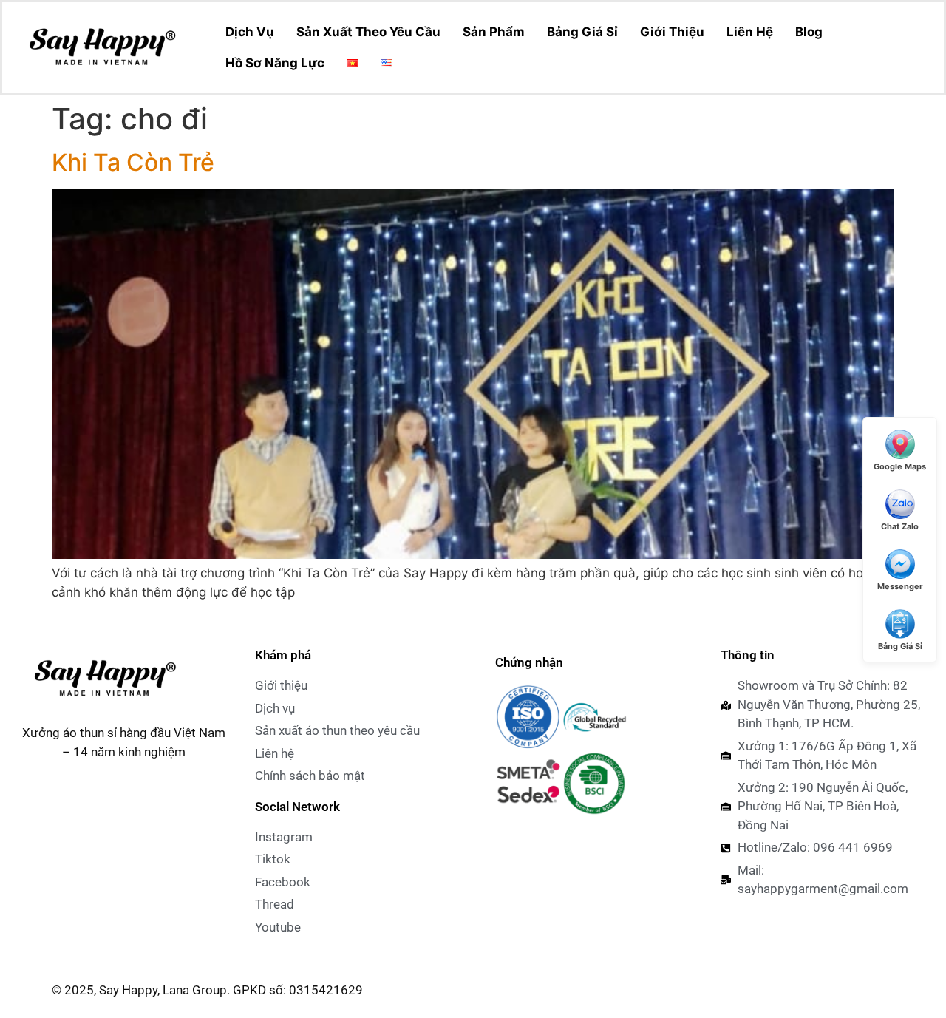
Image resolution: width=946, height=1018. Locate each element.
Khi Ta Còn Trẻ (133, 162)
